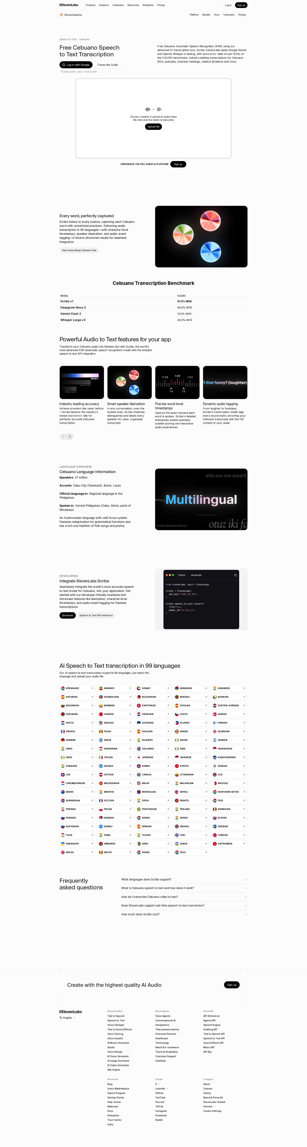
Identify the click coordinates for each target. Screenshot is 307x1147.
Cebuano (85, 39)
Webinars (112, 1106)
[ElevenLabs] (69, 5)
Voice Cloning (115, 1033)
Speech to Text (68, 39)
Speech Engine (211, 1025)
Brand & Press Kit (213, 1097)
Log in (228, 5)
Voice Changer (115, 1025)
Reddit (159, 1120)
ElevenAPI (208, 1011)
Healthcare (161, 1038)
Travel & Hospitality (166, 1051)
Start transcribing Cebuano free (79, 250)
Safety (207, 1093)
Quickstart (67, 615)
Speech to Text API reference (96, 615)
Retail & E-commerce (167, 1047)
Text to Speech (116, 1016)
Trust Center (114, 1120)
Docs (110, 1111)
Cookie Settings (212, 1111)
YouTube (160, 1097)
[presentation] (153, 118)
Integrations (162, 1025)
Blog (110, 1084)
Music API (208, 1047)
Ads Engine (113, 1069)
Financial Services (165, 1033)
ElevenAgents (162, 1011)
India (110, 1124)
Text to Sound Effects (119, 1029)
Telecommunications (167, 1029)
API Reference (211, 1016)
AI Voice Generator (118, 1056)
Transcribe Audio (107, 64)
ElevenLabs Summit (214, 1102)
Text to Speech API (214, 1033)
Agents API (209, 1020)
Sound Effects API (213, 1042)
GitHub (159, 1093)
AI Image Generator (118, 1060)
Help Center (114, 1102)
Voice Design (114, 1051)
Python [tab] (181, 575)
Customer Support (165, 1056)
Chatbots (160, 1060)
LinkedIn (160, 1088)
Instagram (161, 1111)
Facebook (161, 1115)
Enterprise (113, 1115)
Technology (162, 1042)
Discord (159, 1102)
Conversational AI (165, 1020)
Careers (207, 1088)
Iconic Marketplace (118, 1088)
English (67, 1017)
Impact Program (116, 1093)
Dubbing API (210, 1029)
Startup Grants (115, 1097)
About (206, 1084)
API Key (207, 1051)
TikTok (159, 1106)
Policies (207, 1106)
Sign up (241, 5)
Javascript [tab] (196, 575)
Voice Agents (162, 1016)
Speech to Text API (214, 1038)
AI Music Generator (118, 1042)
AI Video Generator (118, 1065)
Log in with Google (78, 64)
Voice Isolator (115, 1038)
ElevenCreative (114, 1011)
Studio (111, 1047)
